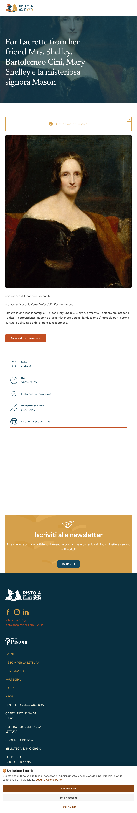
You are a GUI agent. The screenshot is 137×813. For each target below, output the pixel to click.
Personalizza (68, 806)
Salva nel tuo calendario (26, 338)
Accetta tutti (68, 788)
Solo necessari (69, 797)
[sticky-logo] (19, 5)
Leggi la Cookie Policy (49, 779)
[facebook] (8, 612)
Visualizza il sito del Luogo (36, 421)
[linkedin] (26, 612)
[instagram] (17, 612)
